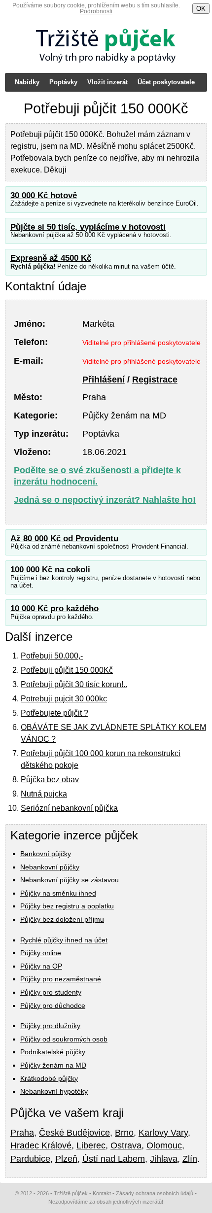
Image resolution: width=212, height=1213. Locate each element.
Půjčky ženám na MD (53, 1065)
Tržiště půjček (71, 1193)
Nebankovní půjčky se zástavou (69, 880)
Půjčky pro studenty (50, 992)
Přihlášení (103, 379)
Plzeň (66, 1159)
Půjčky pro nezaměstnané (60, 979)
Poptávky (63, 82)
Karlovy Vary (163, 1133)
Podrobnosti (96, 11)
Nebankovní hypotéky (54, 1091)
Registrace (154, 379)
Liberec (91, 1145)
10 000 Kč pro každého (54, 608)
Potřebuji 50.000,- (52, 656)
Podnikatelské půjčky (52, 1052)
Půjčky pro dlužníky (50, 1026)
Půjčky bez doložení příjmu (62, 919)
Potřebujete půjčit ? (54, 713)
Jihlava (163, 1159)
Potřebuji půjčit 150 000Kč (67, 670)
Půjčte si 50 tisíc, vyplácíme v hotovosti (88, 227)
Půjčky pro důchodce (52, 1005)
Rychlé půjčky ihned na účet (63, 940)
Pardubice (30, 1159)
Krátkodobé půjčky (49, 1078)
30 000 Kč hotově (43, 195)
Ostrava (125, 1145)
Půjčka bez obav (50, 779)
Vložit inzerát (107, 82)
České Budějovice (74, 1133)
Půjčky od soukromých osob (63, 1039)
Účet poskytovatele (166, 82)
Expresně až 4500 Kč (50, 258)
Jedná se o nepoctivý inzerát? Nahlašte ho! (105, 500)
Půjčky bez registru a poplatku (67, 906)
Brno (124, 1133)
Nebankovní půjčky (49, 867)
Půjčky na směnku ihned (58, 893)
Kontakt (102, 1193)
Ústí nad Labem (113, 1159)
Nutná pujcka (44, 794)
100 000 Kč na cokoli (50, 569)
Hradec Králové (40, 1145)
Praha (22, 1133)
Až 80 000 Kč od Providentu (64, 538)
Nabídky (27, 82)
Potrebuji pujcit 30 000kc (64, 698)
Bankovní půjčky (45, 854)
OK (201, 8)
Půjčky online (40, 953)
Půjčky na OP (41, 966)
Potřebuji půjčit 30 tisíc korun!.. (74, 684)
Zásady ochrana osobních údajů (154, 1193)
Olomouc (164, 1145)
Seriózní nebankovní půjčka (69, 808)
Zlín (189, 1159)
